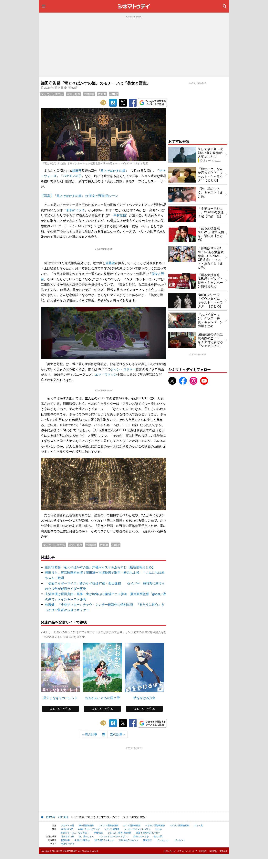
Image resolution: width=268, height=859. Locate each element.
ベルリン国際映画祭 (179, 825)
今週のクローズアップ (88, 829)
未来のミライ (75, 210)
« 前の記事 (89, 734)
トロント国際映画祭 (108, 825)
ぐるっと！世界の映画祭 (119, 832)
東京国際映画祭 (86, 825)
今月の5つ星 (67, 829)
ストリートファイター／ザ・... (114, 836)
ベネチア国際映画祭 (155, 825)
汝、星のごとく (86, 836)
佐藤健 (102, 94)
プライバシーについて (187, 851)
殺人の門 (158, 836)
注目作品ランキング (128, 840)
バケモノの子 (72, 176)
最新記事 (65, 840)
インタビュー (163, 840)
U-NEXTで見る (60, 708)
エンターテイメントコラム (137, 829)
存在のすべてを (141, 836)
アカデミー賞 (67, 825)
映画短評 (147, 840)
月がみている (67, 836)
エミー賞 (198, 825)
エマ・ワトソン (106, 374)
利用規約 (203, 851)
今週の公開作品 (82, 840)
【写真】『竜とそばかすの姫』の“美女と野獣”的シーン (79, 195)
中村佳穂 (89, 94)
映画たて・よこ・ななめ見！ (75, 832)
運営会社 (223, 851)
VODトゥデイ (67, 843)
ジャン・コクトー (123, 369)
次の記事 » (117, 734)
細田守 (113, 94)
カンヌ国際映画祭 (131, 825)
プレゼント (180, 840)
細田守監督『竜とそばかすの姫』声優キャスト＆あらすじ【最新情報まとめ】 (100, 567)
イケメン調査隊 (111, 829)
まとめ (158, 829)
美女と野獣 (73, 94)
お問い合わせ (169, 851)
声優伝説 (98, 832)
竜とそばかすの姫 (52, 94)
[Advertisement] (134, 47)
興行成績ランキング (104, 840)
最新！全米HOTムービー (148, 832)
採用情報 (213, 851)
